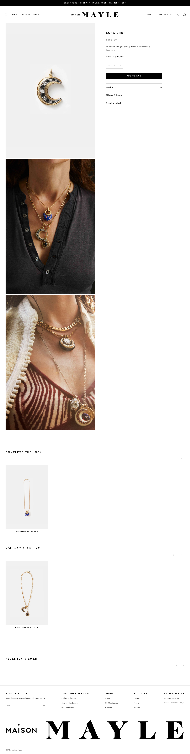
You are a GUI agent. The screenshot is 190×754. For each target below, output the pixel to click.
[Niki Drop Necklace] (27, 497)
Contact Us (165, 15)
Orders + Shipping (69, 698)
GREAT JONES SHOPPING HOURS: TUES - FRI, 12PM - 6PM (95, 3)
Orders (137, 698)
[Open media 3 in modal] (50, 362)
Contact (108, 707)
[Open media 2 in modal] (50, 226)
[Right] (181, 458)
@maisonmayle (178, 702)
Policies (137, 707)
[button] (6, 14)
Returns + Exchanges (69, 703)
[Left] (173, 458)
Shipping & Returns (114, 95)
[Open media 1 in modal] (50, 90)
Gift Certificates (67, 707)
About (150, 15)
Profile (136, 703)
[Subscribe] (41, 705)
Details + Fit (110, 87)
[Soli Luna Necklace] (27, 593)
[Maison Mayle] (95, 14)
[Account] (178, 14)
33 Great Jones (30, 15)
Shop (15, 14)
